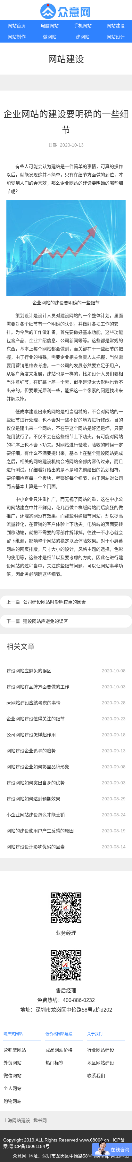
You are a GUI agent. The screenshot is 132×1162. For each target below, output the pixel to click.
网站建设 (116, 25)
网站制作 (17, 36)
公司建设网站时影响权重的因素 (54, 602)
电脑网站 (50, 25)
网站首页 (17, 25)
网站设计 (116, 36)
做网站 (49, 36)
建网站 (82, 36)
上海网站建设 (16, 1120)
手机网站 (83, 25)
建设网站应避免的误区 (45, 621)
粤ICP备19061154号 (29, 1146)
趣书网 (40, 1120)
